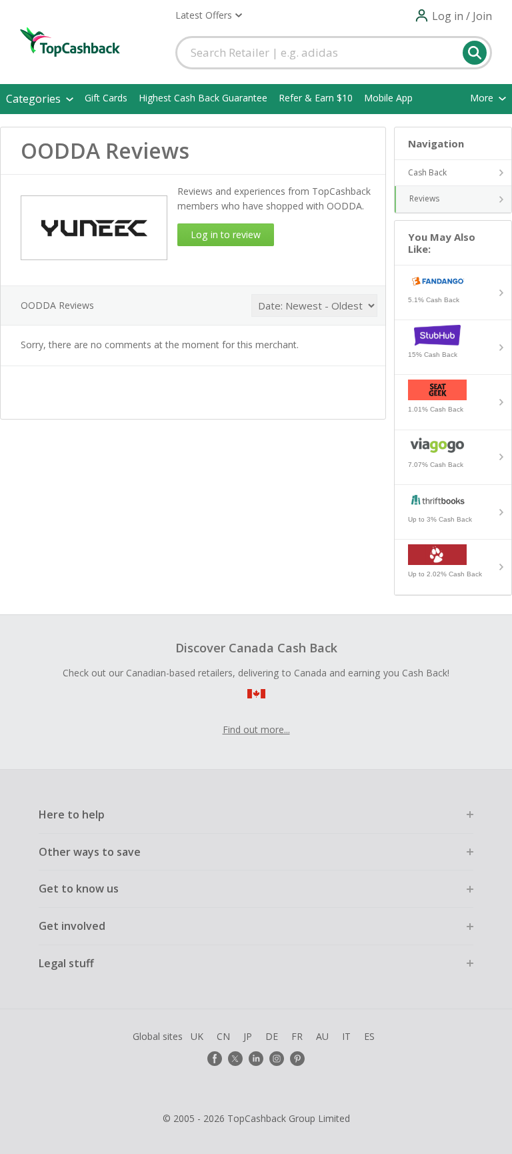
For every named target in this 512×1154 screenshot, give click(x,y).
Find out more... (256, 729)
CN (223, 1036)
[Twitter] (235, 1058)
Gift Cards (106, 97)
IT (346, 1036)
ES (369, 1036)
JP (247, 1036)
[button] (208, 15)
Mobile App (388, 97)
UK (197, 1036)
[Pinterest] (297, 1058)
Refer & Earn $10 (316, 97)
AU (322, 1036)
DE (271, 1036)
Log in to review (226, 234)
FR (297, 1036)
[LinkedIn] (256, 1058)
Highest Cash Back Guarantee (203, 97)
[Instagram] (276, 1058)
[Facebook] (214, 1058)
